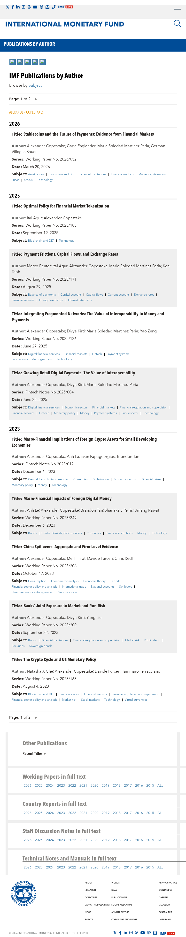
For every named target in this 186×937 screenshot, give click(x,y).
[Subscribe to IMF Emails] (47, 7)
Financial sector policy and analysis (34, 586)
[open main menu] (177, 10)
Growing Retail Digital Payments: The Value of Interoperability (79, 372)
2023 (61, 786)
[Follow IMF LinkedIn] (18, 7)
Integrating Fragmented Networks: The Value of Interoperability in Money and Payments (88, 316)
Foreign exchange (51, 300)
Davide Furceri (100, 558)
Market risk (132, 640)
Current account (118, 294)
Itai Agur (34, 218)
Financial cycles (69, 694)
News (88, 912)
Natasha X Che (40, 671)
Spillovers (125, 586)
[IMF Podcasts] (149, 933)
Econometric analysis (64, 581)
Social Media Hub (121, 905)
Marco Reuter (39, 266)
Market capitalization (152, 174)
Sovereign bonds (40, 646)
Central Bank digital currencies (48, 479)
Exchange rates (144, 294)
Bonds (32, 533)
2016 (139, 786)
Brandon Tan (128, 456)
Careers (163, 897)
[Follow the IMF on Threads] (29, 7)
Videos (115, 883)
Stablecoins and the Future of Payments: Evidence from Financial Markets (88, 134)
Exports (115, 581)
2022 (72, 786)
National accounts (102, 586)
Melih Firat (76, 558)
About (88, 883)
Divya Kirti (76, 331)
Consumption (37, 581)
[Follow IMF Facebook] (13, 7)
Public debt (152, 640)
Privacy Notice (168, 883)
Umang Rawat (146, 510)
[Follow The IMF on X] (7, 7)
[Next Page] (34, 99)
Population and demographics (32, 359)
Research (90, 890)
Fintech (97, 354)
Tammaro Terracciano (141, 671)
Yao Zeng (148, 331)
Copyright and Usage (124, 920)
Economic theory (94, 581)
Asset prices (36, 174)
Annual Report (120, 912)
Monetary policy (64, 413)
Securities (18, 646)
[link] (12, 62)
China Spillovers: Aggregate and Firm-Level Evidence (70, 546)
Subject (35, 85)
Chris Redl (124, 558)
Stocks (28, 180)
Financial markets (122, 174)
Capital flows (94, 294)
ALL (160, 786)
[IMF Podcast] (41, 7)
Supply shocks (67, 592)
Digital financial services (44, 354)
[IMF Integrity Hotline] (53, 7)
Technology (45, 180)
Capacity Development (98, 905)
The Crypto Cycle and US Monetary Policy (59, 659)
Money (84, 413)
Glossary (164, 905)
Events (89, 920)
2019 (105, 786)
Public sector (130, 413)
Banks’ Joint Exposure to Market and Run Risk (64, 605)
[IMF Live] (167, 932)
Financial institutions (92, 174)
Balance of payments (42, 294)
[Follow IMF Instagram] (23, 7)
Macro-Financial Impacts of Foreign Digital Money (67, 498)
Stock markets (90, 700)
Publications (119, 897)
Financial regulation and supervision (143, 407)
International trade (74, 586)
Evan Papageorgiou (98, 456)
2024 (50, 786)
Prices (15, 180)
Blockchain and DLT (62, 174)
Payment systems (118, 354)
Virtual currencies (136, 700)
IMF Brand (165, 920)
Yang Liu (93, 617)
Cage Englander (81, 146)
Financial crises (151, 479)
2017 (128, 786)
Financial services (23, 300)
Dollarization (101, 479)
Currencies (80, 479)
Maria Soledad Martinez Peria (123, 146)
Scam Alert (165, 912)
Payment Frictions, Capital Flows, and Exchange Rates (70, 254)
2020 (94, 786)
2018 (117, 786)
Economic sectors (75, 407)
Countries (91, 897)
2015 (150, 786)
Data (114, 890)
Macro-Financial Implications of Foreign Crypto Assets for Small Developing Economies (84, 442)
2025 (39, 786)
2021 (83, 786)
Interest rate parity (80, 300)
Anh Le (73, 456)
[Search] (177, 23)
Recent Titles (32, 753)
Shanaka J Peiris (119, 510)
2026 (27, 786)
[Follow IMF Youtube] (35, 7)
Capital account (71, 294)
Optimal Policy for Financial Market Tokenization (66, 205)
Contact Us (165, 890)
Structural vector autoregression (33, 592)
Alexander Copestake (46, 146)
